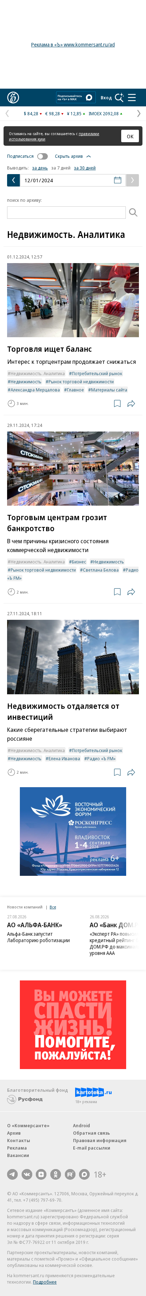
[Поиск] (119, 97)
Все (53, 907)
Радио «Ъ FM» (101, 758)
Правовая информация (100, 1140)
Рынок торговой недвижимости (81, 381)
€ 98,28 (52, 113)
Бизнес (79, 561)
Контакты (18, 1140)
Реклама (17, 1148)
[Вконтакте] (27, 1174)
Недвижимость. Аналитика (38, 373)
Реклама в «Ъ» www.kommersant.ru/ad (73, 44)
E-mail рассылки (91, 1148)
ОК (130, 136)
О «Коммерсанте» (28, 1125)
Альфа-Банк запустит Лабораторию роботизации (38, 937)
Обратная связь (91, 1133)
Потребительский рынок (97, 373)
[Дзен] (41, 1174)
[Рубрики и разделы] (132, 97)
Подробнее (45, 1282)
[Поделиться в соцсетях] (131, 403)
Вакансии (18, 1155)
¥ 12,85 (74, 113)
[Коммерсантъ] (13, 97)
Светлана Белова (101, 570)
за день (40, 168)
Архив (14, 1133)
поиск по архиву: (24, 200)
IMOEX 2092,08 (104, 113)
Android (81, 1125)
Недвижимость (26, 381)
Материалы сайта (109, 389)
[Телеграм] (12, 1174)
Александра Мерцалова (35, 389)
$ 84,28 (31, 113)
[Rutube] (70, 1174)
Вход (106, 97)
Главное (75, 389)
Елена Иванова (64, 758)
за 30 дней (85, 168)
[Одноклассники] (55, 1174)
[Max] (84, 1174)
